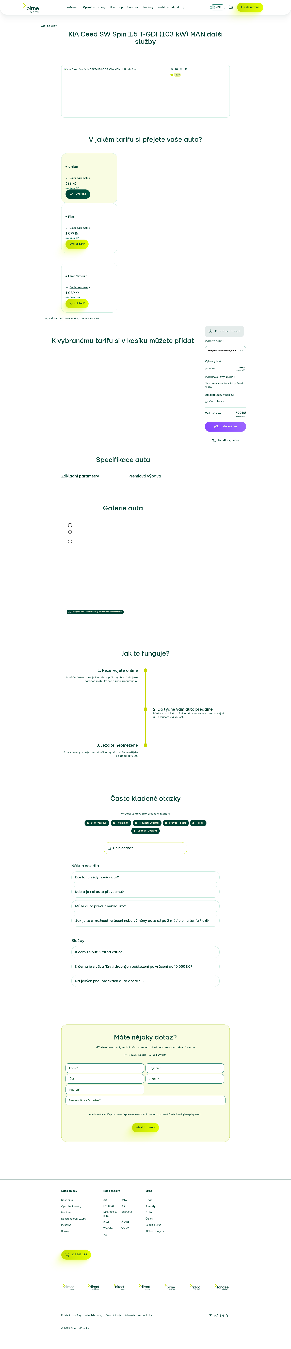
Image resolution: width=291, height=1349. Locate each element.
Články (149, 1219)
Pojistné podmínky (71, 1316)
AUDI (106, 1200)
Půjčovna (66, 1225)
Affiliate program (155, 1231)
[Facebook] (228, 1316)
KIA (123, 1206)
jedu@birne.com (137, 1055)
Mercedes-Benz (110, 1214)
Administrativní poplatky (138, 1316)
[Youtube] (210, 1316)
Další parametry (80, 178)
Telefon (74, 1090)
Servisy (65, 1231)
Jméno (73, 1068)
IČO (71, 1079)
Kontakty (150, 1206)
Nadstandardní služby (171, 7)
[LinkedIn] (222, 1316)
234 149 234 (160, 1055)
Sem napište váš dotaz (85, 1101)
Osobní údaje (113, 1316)
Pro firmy (148, 7)
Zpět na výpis (49, 26)
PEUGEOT (126, 1213)
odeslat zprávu (145, 1127)
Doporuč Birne (153, 1225)
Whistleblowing (93, 1316)
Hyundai (108, 1206)
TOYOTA (108, 1229)
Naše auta (73, 7)
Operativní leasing (94, 7)
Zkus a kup (116, 7)
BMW (124, 1200)
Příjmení (155, 1068)
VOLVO (125, 1229)
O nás (149, 1200)
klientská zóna (250, 7)
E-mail (154, 1079)
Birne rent (133, 7)
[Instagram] (216, 1316)
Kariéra (150, 1213)
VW (105, 1235)
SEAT (106, 1222)
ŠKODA (125, 1222)
